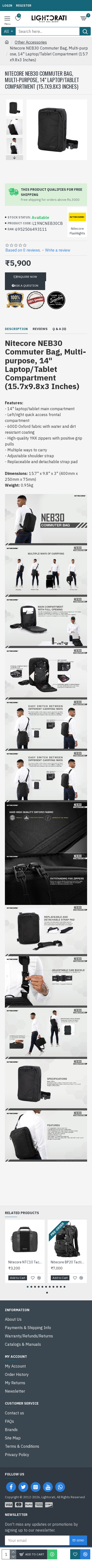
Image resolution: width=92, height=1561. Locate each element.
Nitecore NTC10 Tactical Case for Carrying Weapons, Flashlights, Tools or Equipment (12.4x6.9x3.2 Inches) (25, 1262)
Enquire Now (27, 277)
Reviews (40, 329)
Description (16, 329)
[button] (14, 100)
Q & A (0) (59, 329)
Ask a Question (26, 285)
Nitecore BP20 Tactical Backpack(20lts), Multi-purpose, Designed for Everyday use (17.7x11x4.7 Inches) (68, 1262)
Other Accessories (31, 42)
